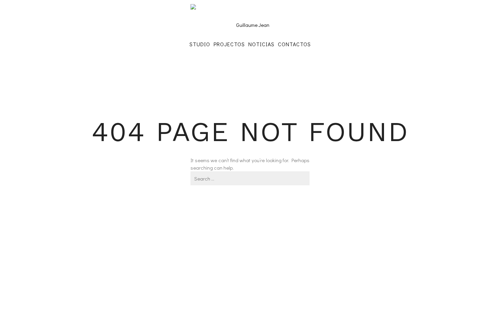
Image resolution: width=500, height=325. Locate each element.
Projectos (229, 44)
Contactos (294, 44)
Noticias (261, 44)
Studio (199, 44)
